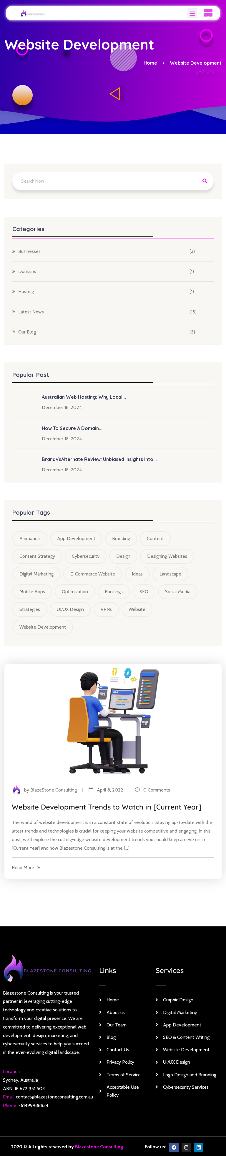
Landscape (170, 574)
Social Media (177, 591)
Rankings (114, 591)
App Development (76, 538)
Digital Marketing (36, 574)
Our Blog (27, 332)
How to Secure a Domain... (72, 428)
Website (137, 609)
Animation (29, 538)
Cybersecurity (85, 556)
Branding (121, 538)
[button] (192, 13)
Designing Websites (167, 556)
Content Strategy (37, 556)
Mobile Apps (32, 591)
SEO (143, 591)
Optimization (75, 591)
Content (155, 538)
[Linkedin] (198, 1147)
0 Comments (155, 790)
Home (151, 63)
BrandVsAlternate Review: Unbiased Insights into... (99, 459)
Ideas (137, 574)
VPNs (106, 609)
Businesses (29, 251)
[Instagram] (186, 1147)
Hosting (26, 291)
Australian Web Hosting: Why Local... (84, 397)
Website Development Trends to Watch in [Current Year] (107, 806)
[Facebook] (174, 1147)
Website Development (196, 63)
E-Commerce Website (92, 574)
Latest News (31, 312)
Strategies (29, 609)
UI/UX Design (70, 609)
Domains (27, 271)
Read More (23, 867)
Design (123, 556)
